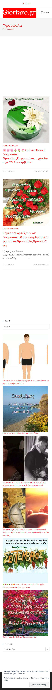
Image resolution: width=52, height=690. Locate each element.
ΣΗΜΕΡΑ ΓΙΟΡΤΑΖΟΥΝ (11, 229)
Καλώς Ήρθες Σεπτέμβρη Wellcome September (19, 637)
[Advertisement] (26, 69)
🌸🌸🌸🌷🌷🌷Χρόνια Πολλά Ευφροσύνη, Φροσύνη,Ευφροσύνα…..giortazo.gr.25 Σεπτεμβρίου (25, 156)
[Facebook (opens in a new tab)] (26, 3)
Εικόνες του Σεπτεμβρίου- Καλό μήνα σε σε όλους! (21, 433)
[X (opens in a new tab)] (23, 3)
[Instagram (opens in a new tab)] (29, 3)
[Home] (3, 29)
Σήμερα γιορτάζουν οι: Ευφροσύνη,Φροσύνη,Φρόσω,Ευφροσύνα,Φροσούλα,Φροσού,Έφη (26, 239)
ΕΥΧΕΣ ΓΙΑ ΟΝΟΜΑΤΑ (10, 146)
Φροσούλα (10, 29)
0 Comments (9, 171)
